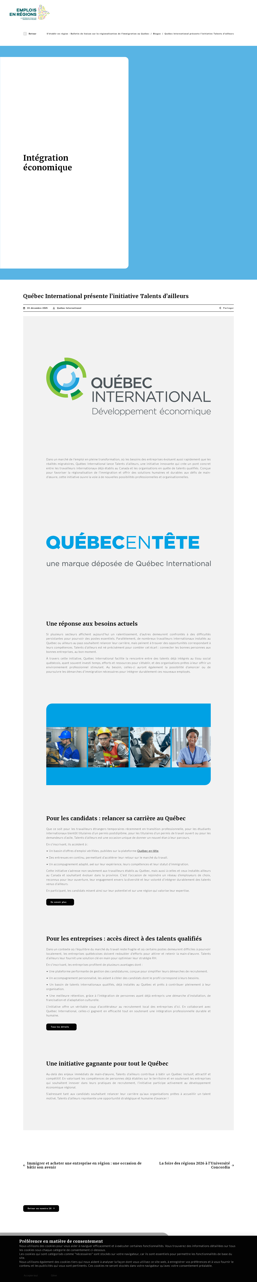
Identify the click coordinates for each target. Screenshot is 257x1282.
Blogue (157, 34)
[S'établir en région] (30, 12)
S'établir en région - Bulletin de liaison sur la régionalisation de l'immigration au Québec (98, 34)
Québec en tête (148, 850)
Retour (32, 33)
